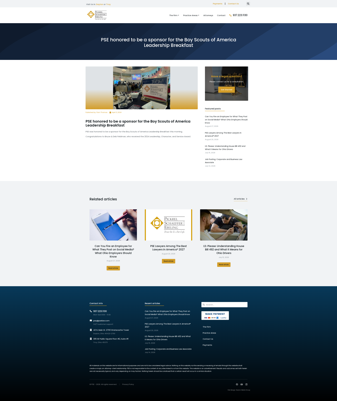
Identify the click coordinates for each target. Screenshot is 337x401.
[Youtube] (242, 384)
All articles (239, 198)
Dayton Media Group (243, 390)
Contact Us (233, 3)
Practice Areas (209, 333)
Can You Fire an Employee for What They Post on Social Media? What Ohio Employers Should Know (113, 251)
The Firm (207, 327)
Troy (108, 4)
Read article (113, 268)
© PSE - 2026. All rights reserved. (103, 384)
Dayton (99, 4)
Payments (217, 3)
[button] (248, 4)
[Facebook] (237, 384)
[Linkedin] (246, 384)
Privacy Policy (128, 384)
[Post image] (113, 225)
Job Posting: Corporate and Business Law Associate (168, 349)
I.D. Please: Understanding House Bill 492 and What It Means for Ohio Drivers (223, 249)
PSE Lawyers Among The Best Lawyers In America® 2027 (168, 247)
